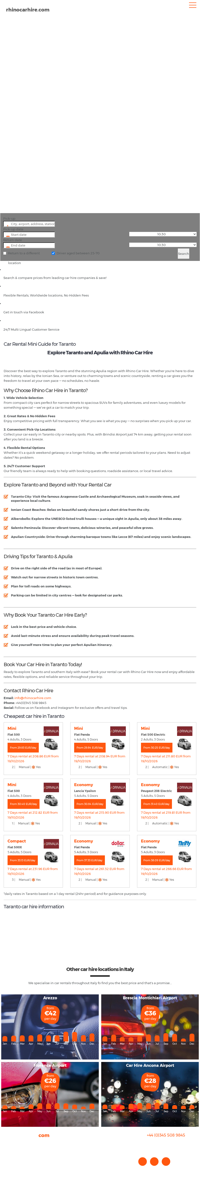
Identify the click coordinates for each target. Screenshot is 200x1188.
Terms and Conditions (21, 1168)
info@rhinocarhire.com (169, 1145)
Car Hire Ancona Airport (150, 1065)
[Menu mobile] (192, 6)
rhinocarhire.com (28, 10)
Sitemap (10, 1163)
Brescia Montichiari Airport (150, 998)
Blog (7, 1154)
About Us (11, 1144)
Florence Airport (50, 1065)
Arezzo (50, 998)
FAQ (7, 1149)
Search (183, 254)
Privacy (9, 1158)
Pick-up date (13, 229)
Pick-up (9, 218)
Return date (12, 240)
